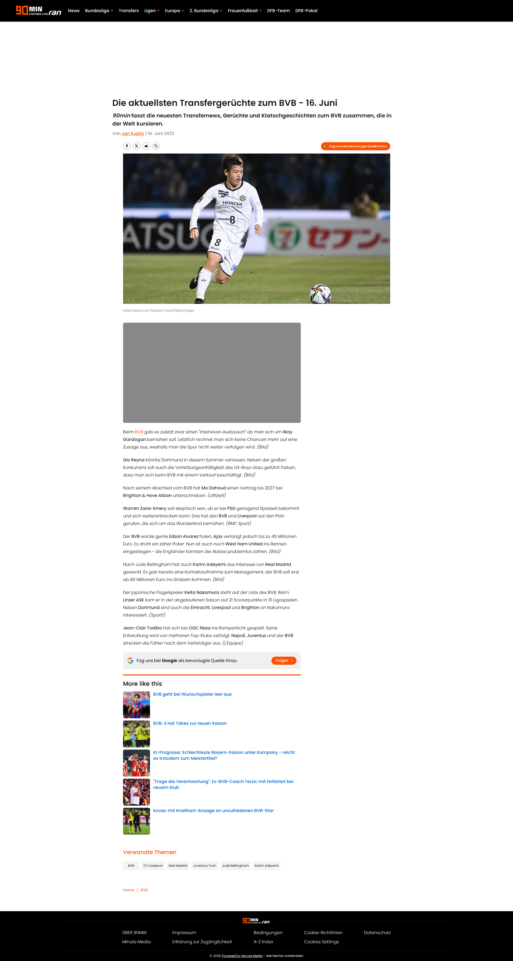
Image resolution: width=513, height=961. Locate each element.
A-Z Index (263, 942)
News (74, 11)
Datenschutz (377, 932)
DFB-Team (278, 11)
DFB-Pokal (306, 11)
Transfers (129, 11)
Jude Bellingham (235, 865)
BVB (131, 865)
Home (128, 890)
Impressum (184, 932)
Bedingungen (268, 932)
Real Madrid (178, 865)
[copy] (156, 146)
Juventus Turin (204, 865)
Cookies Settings (321, 942)
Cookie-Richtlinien (323, 932)
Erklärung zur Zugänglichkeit (202, 942)
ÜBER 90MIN (134, 932)
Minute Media (136, 942)
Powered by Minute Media (242, 955)
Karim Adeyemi (267, 865)
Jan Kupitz (133, 133)
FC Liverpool (153, 865)
